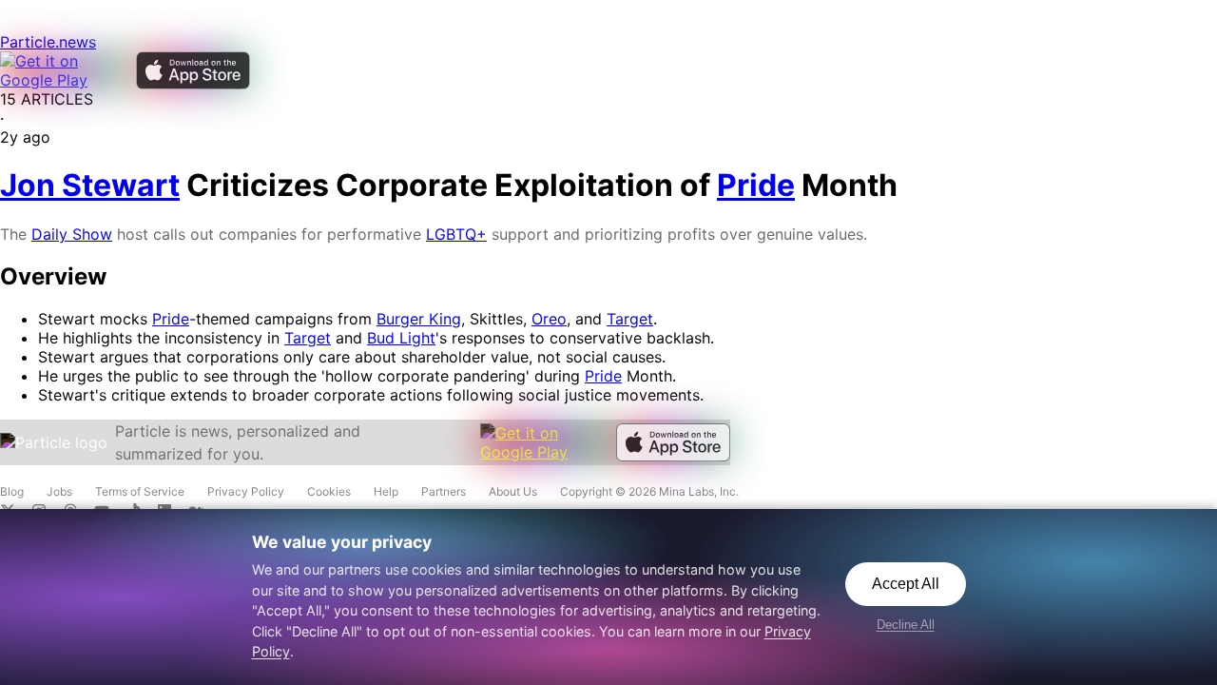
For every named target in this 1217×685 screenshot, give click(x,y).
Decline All (906, 624)
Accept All (905, 584)
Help (386, 491)
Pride (170, 318)
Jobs (59, 491)
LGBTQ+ (456, 234)
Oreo (549, 318)
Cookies (329, 491)
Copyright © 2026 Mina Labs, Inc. (649, 491)
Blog (12, 491)
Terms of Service (139, 491)
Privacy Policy (245, 491)
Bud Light (401, 337)
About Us (513, 491)
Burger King (419, 318)
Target (630, 318)
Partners (443, 491)
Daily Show (71, 234)
